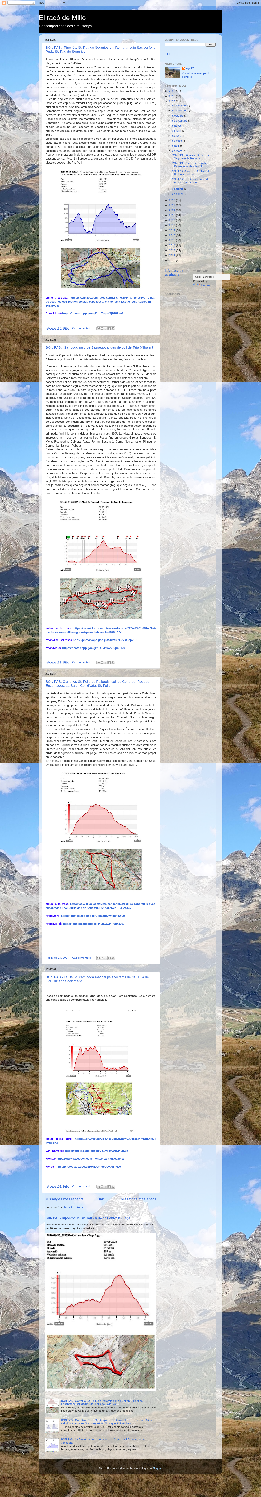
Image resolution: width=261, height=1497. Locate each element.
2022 (172, 205)
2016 (172, 235)
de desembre (180, 105)
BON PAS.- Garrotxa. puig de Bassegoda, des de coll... (189, 165)
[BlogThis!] (102, 328)
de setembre (180, 120)
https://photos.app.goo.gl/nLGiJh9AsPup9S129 (93, 648)
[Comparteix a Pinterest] (113, 328)
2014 (172, 245)
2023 (172, 200)
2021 (172, 210)
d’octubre (178, 115)
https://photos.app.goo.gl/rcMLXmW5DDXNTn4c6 (88, 1166)
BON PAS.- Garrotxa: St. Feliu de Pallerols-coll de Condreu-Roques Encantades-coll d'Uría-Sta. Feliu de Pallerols (102, 1402)
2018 (172, 225)
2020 (172, 215)
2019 (172, 220)
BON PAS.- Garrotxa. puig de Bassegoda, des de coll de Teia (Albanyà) (100, 347)
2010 (172, 260)
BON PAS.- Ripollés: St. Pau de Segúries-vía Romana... (190, 157)
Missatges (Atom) (74, 1207)
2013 (172, 250)
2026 (172, 91)
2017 (172, 230)
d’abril (176, 145)
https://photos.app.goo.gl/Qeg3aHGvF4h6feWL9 (93, 915)
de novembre (180, 110)
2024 (172, 101)
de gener (178, 194)
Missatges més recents (64, 1199)
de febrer (178, 188)
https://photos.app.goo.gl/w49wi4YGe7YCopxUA (105, 640)
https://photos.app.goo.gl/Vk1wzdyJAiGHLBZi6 (96, 1150)
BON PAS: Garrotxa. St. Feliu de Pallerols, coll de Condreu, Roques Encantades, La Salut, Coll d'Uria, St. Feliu (97, 684)
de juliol (177, 130)
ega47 (190, 68)
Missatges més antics (138, 1199)
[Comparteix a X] (106, 328)
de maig (177, 140)
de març (177, 150)
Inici (102, 1199)
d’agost (177, 125)
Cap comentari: (82, 328)
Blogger (157, 1468)
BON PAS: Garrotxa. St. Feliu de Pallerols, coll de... (190, 173)
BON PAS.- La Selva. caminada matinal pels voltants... (190, 181)
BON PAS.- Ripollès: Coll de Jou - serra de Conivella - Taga (87, 1218)
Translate (206, 285)
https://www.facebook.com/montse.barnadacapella (90, 1158)
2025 (172, 96)
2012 (172, 255)
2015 (172, 240)
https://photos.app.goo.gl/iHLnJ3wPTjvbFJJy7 (94, 923)
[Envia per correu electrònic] (98, 328)
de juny (177, 135)
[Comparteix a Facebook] (109, 328)
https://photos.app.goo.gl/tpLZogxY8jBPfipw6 (92, 313)
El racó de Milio (62, 18)
